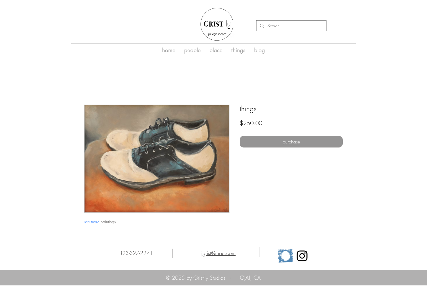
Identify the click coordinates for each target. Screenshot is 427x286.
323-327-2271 (136, 252)
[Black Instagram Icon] (302, 256)
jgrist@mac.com (218, 252)
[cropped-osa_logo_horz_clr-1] (285, 256)
